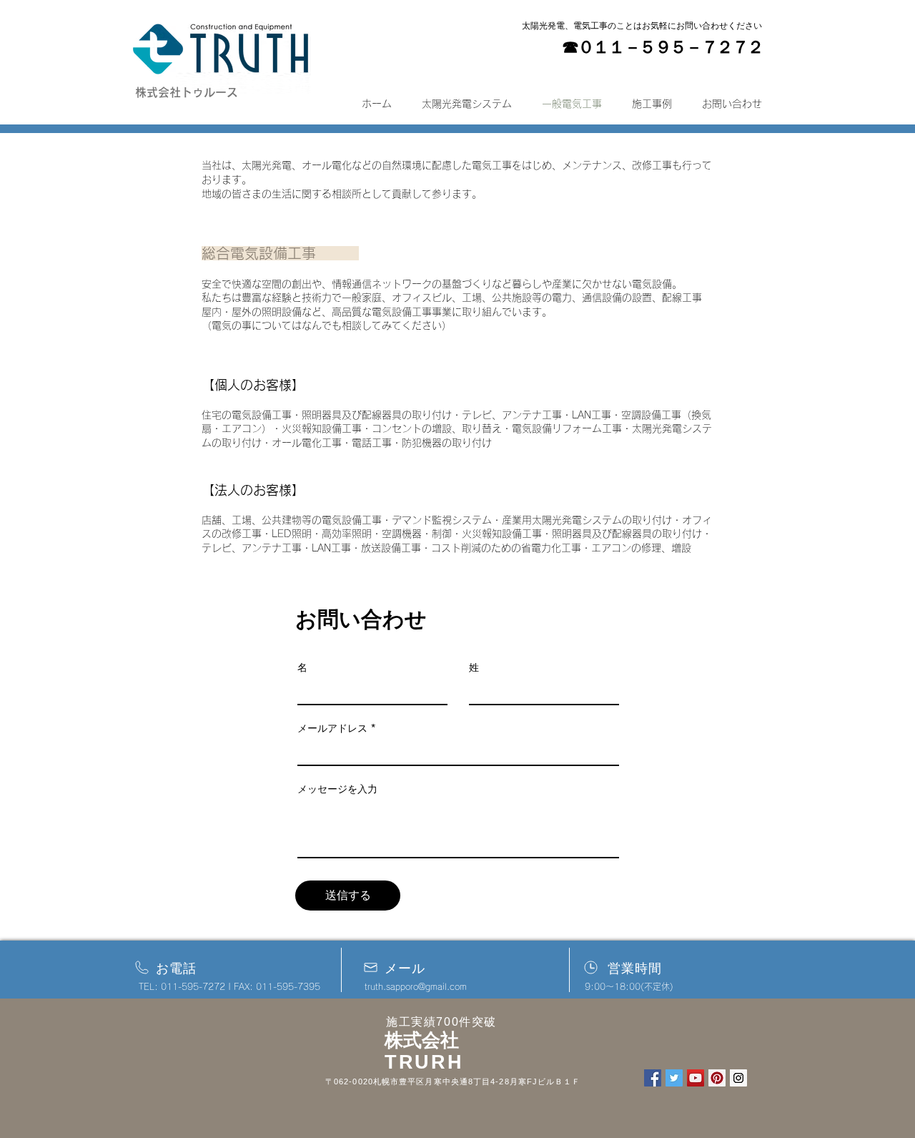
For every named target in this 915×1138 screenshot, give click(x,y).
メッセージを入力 (337, 789)
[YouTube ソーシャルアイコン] (695, 1078)
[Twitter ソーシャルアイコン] (674, 1078)
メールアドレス (332, 728)
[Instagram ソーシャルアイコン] (738, 1078)
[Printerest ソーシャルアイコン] (717, 1078)
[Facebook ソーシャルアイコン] (652, 1078)
